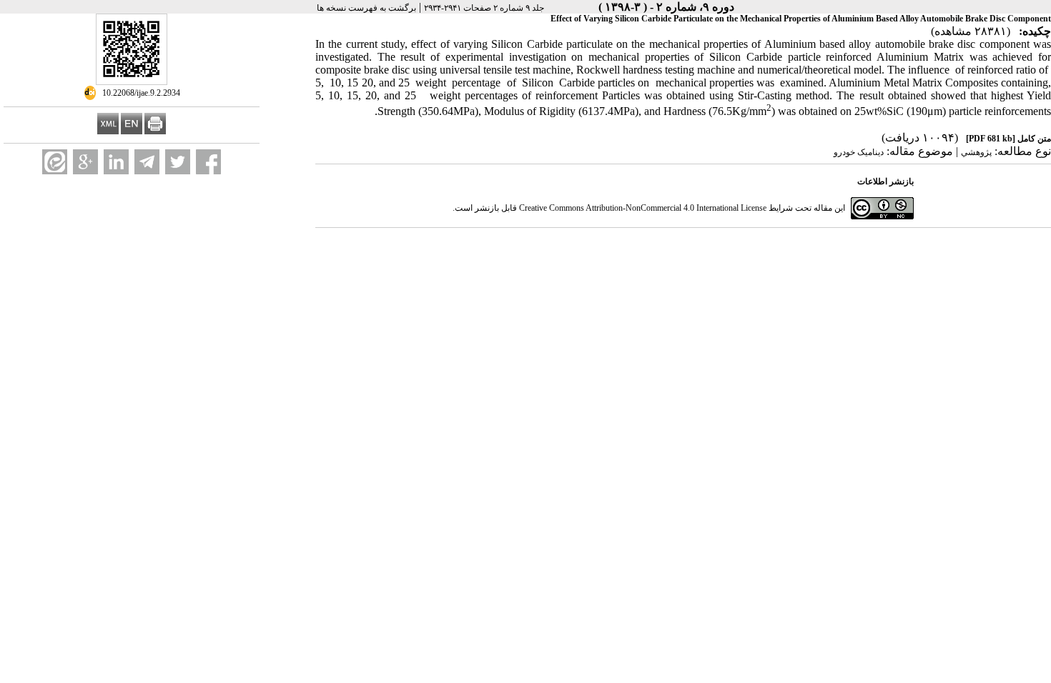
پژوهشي (976, 152)
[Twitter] (177, 161)
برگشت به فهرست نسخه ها (366, 8)
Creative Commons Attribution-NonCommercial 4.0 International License (642, 208)
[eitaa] (54, 161)
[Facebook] (208, 161)
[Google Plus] (85, 161)
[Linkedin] (116, 161)
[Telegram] (146, 161)
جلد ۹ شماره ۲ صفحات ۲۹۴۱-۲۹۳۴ (484, 8)
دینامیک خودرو (859, 152)
